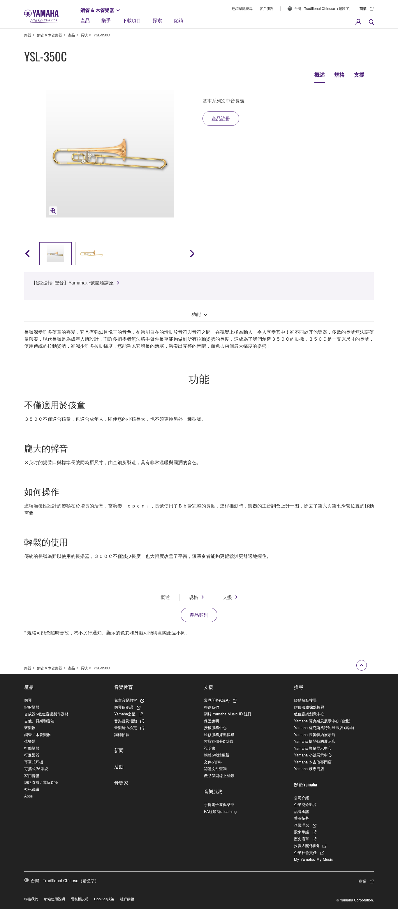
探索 (157, 20)
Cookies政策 (104, 898)
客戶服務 (267, 8)
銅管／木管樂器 (37, 734)
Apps (28, 796)
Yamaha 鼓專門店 (309, 768)
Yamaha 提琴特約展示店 (314, 741)
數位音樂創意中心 (309, 714)
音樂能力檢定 (125, 727)
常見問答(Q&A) (217, 700)
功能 (196, 314)
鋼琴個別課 (123, 707)
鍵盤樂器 (31, 707)
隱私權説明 (79, 898)
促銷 (178, 20)
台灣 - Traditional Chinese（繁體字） (323, 8)
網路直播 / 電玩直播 (41, 782)
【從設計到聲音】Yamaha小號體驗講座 (72, 282)
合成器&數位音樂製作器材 (46, 714)
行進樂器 (31, 755)
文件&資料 (213, 762)
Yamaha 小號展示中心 (313, 755)
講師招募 (121, 734)
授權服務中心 (215, 727)
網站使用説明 (54, 898)
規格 (339, 74)
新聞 (119, 750)
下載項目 (131, 20)
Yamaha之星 (124, 714)
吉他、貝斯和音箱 (39, 721)
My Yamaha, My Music (313, 859)
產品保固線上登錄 (219, 775)
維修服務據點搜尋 (219, 734)
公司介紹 (301, 797)
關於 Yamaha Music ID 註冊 (227, 714)
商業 (363, 8)
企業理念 (301, 825)
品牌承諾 (301, 811)
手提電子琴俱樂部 (219, 804)
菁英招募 (301, 818)
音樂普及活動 (125, 721)
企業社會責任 (305, 852)
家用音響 (31, 775)
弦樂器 (30, 741)
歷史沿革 (301, 838)
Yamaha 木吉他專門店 (313, 762)
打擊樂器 (31, 748)
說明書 (209, 748)
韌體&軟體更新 (216, 755)
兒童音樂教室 (125, 700)
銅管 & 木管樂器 (97, 10)
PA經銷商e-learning (220, 811)
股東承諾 (301, 831)
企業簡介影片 (305, 804)
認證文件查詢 (215, 768)
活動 (119, 766)
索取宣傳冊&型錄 (218, 741)
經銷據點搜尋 (242, 8)
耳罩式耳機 (33, 762)
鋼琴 (28, 700)
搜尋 (298, 686)
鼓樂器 (30, 727)
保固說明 (211, 721)
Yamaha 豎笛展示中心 (313, 748)
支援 (359, 74)
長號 (84, 34)
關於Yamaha (305, 784)
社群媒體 (127, 898)
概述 (319, 74)
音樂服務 (213, 791)
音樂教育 (123, 686)
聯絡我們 (211, 707)
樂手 (106, 20)
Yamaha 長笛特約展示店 (314, 734)
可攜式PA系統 (36, 768)
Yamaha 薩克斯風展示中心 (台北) (322, 721)
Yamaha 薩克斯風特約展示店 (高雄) (324, 727)
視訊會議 (31, 789)
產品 (85, 20)
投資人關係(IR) (306, 845)
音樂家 (121, 782)
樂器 (27, 34)
